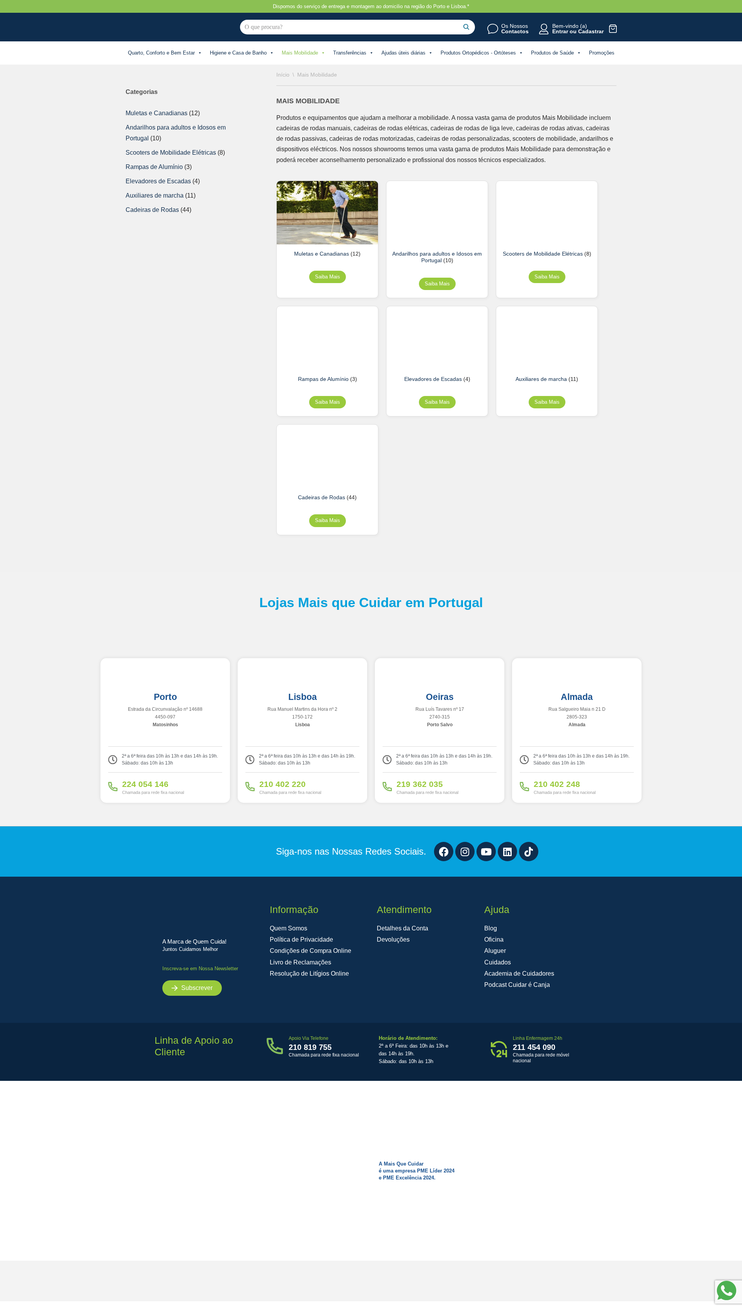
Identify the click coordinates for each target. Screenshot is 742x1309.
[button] (726, 1211)
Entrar (560, 31)
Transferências (349, 53)
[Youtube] (486, 851)
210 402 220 (282, 784)
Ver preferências (700, 1286)
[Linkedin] (507, 851)
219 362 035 (420, 784)
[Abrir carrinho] (613, 28)
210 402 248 (557, 784)
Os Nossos (514, 26)
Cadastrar (591, 31)
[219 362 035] (387, 786)
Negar (636, 1286)
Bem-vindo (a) (569, 26)
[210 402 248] (524, 786)
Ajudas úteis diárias (403, 53)
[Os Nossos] (492, 29)
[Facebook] (443, 851)
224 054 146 (145, 784)
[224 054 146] (112, 786)
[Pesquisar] (466, 27)
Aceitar (573, 1286)
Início (282, 75)
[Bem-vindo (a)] (543, 29)
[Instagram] (465, 851)
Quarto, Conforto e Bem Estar (161, 53)
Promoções (601, 53)
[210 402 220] (250, 786)
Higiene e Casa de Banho (238, 53)
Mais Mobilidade (300, 53)
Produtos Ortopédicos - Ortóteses (478, 53)
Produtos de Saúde (552, 53)
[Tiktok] (528, 851)
